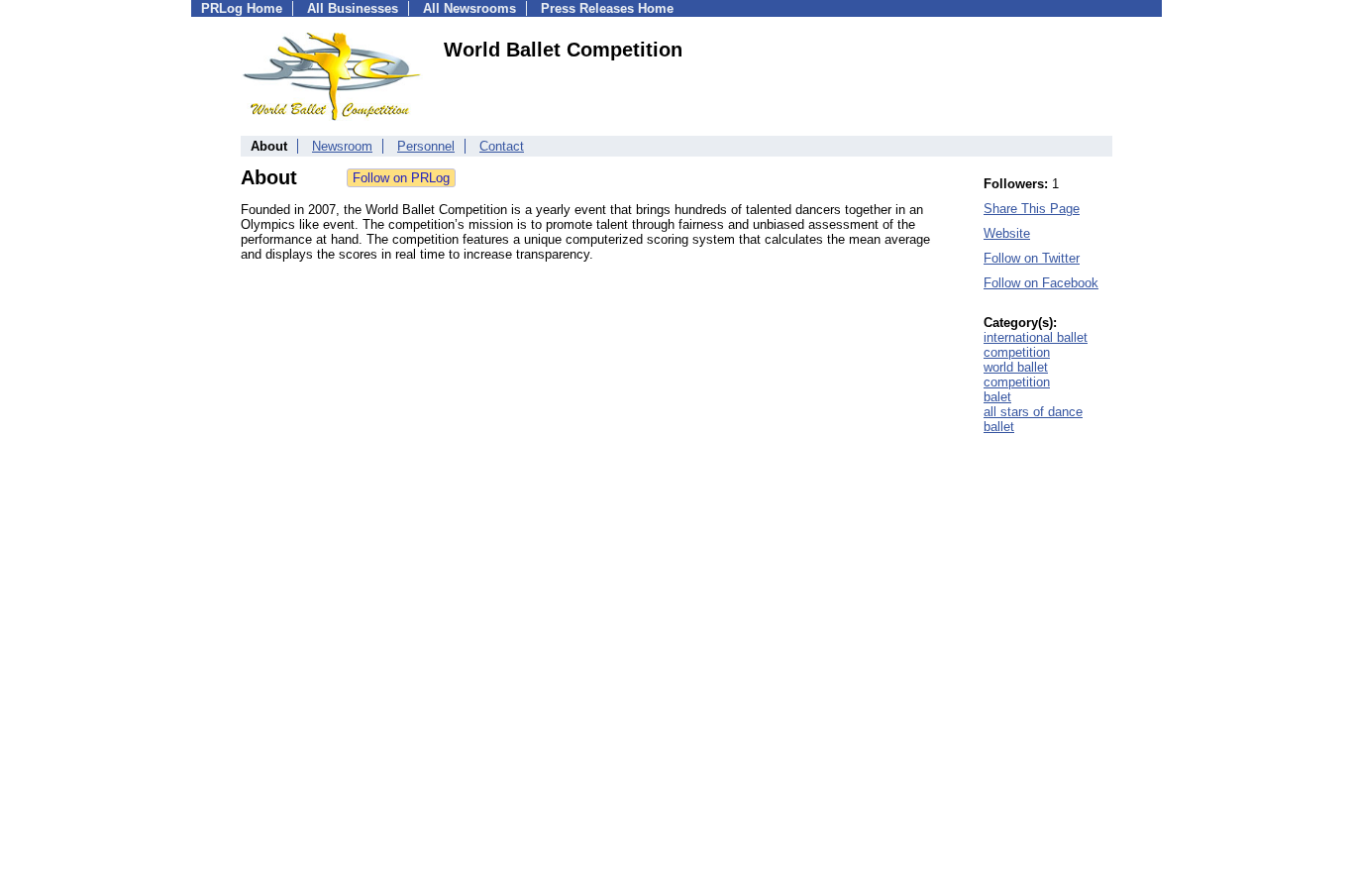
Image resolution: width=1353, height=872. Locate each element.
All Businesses (352, 8)
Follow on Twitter (1032, 258)
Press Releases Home (607, 8)
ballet (999, 426)
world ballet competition (1017, 374)
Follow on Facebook (1041, 282)
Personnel (426, 146)
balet (997, 396)
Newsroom (342, 146)
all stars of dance (1033, 411)
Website (1007, 233)
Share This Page (1032, 208)
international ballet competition (1036, 345)
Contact (501, 146)
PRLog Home (241, 8)
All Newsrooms (469, 8)
